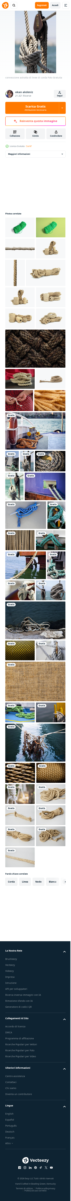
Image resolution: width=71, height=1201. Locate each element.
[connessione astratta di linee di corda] (35, 544)
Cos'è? (29, 146)
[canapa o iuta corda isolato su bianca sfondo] (20, 491)
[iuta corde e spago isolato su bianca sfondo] (20, 291)
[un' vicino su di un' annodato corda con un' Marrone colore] (35, 439)
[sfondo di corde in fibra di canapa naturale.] (20, 513)
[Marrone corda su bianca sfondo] (20, 1078)
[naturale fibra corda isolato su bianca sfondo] (24, 321)
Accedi (55, 5)
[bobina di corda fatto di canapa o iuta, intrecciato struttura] (20, 470)
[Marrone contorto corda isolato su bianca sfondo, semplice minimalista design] (20, 270)
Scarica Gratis (35, 107)
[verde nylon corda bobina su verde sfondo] (20, 248)
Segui (60, 95)
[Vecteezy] (5, 5)
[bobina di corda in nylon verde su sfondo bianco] (20, 227)
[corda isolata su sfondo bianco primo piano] (46, 294)
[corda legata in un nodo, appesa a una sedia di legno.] (20, 1057)
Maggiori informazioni (19, 154)
